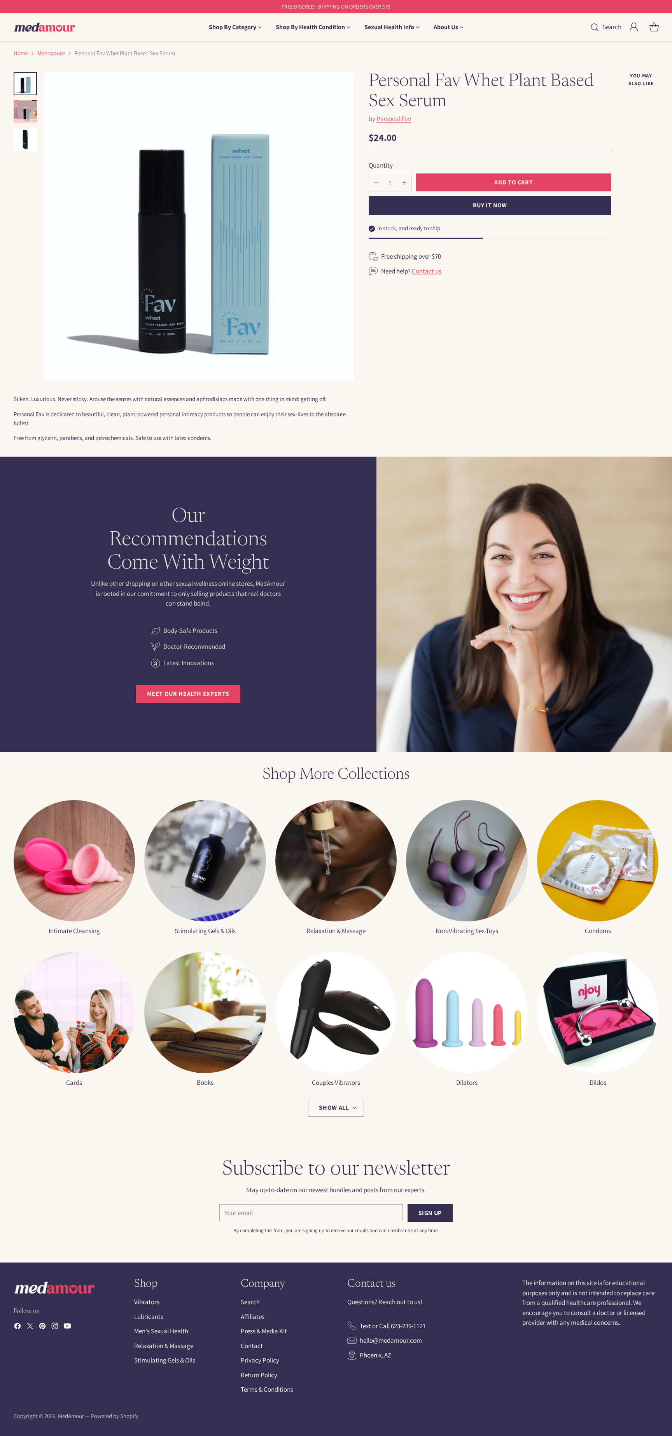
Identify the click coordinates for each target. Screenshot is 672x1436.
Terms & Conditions (267, 1389)
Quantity (381, 165)
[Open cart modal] (654, 27)
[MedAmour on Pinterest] (42, 1327)
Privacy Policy (260, 1360)
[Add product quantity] (404, 182)
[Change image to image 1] (25, 83)
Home (21, 53)
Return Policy (259, 1375)
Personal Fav (393, 118)
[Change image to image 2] (25, 111)
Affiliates (252, 1316)
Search (250, 1302)
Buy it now (490, 205)
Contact (252, 1345)
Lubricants (148, 1316)
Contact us (426, 270)
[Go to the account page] (633, 27)
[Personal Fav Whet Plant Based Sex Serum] (199, 226)
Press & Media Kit (264, 1331)
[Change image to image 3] (25, 139)
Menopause (51, 53)
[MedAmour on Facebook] (17, 1327)
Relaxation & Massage (163, 1345)
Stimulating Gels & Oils (164, 1360)
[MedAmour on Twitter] (30, 1327)
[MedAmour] (45, 27)
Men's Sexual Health (161, 1331)
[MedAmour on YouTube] (67, 1327)
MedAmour (71, 1416)
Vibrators (146, 1302)
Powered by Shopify (114, 1416)
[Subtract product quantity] (376, 182)
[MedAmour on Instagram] (55, 1327)
